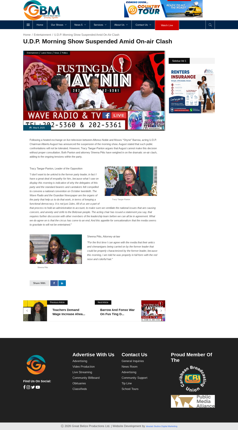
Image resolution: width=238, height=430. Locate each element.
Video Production (83, 366)
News (56, 53)
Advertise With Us (93, 354)
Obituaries (79, 383)
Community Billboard (85, 377)
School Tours (130, 389)
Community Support (134, 377)
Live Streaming (82, 372)
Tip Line (127, 383)
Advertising (79, 361)
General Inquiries (133, 361)
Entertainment (42, 34)
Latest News (46, 53)
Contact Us (134, 354)
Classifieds (79, 389)
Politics (65, 53)
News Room (129, 366)
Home (27, 34)
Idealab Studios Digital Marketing (161, 426)
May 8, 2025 (39, 128)
